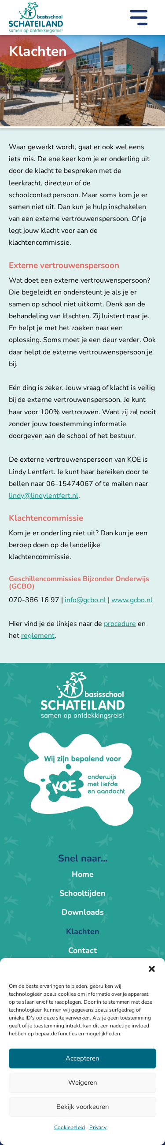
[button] (151, 969)
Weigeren (82, 1082)
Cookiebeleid (69, 1127)
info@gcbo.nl (85, 600)
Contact (82, 950)
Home (83, 874)
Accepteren (82, 1058)
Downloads (83, 912)
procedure (120, 624)
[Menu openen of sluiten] (138, 19)
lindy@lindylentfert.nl (43, 496)
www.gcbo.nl (132, 600)
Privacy (97, 1127)
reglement (38, 636)
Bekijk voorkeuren (82, 1106)
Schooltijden (82, 893)
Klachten (82, 931)
